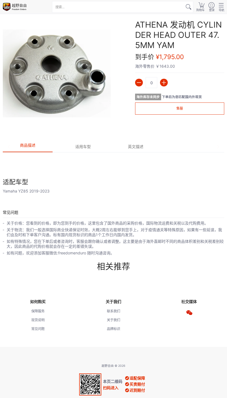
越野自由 (108, 366)
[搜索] (188, 6)
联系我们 (113, 311)
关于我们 (113, 320)
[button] (201, 7)
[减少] (139, 82)
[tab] (28, 146)
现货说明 (38, 320)
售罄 (179, 108)
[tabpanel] (113, 172)
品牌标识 (113, 329)
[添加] (164, 82)
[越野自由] (15, 7)
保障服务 (38, 311)
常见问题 (38, 329)
